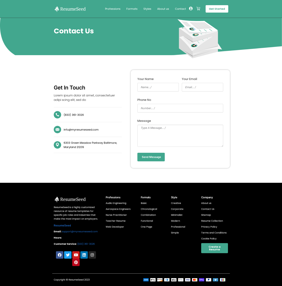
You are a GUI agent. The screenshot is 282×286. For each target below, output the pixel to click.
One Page (146, 226)
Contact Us (207, 209)
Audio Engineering (116, 203)
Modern (175, 220)
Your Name (145, 79)
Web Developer (115, 226)
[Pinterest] (76, 262)
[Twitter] (67, 255)
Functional (147, 220)
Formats (132, 9)
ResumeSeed (62, 225)
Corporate (177, 209)
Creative (176, 203)
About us (163, 9)
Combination (148, 215)
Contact (180, 9)
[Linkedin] (84, 255)
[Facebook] (59, 255)
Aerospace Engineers (118, 209)
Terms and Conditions (214, 232)
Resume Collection (212, 220)
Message (144, 121)
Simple (175, 232)
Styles (147, 9)
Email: (57, 231)
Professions (112, 9)
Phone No (144, 100)
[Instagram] (92, 255)
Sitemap (206, 215)
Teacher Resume (116, 220)
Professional (178, 226)
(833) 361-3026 (86, 244)
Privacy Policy (209, 226)
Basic (144, 203)
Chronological (149, 209)
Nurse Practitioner (116, 215)
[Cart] (198, 8)
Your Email (189, 79)
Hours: (58, 237)
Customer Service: (65, 244)
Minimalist (177, 215)
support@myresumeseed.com (80, 231)
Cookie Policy (209, 238)
